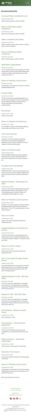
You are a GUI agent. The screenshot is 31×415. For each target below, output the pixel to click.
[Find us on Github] (17, 399)
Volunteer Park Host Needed (12, 166)
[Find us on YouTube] (14, 399)
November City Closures (10, 352)
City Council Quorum (9, 134)
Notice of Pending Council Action (13, 81)
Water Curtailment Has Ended (12, 39)
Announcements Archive (10, 377)
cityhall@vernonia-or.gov (15, 395)
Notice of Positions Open (10, 150)
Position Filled (6, 93)
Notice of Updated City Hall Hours (14, 121)
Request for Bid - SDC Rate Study (13, 294)
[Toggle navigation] (27, 3)
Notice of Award (7, 216)
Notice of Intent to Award (11, 246)
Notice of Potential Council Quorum (14, 200)
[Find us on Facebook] (11, 399)
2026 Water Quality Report (11, 65)
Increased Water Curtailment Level (14, 16)
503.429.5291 (15, 393)
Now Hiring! (5, 111)
